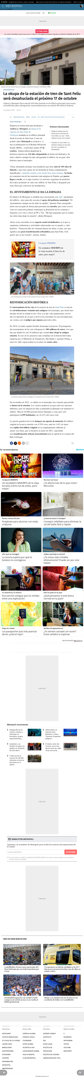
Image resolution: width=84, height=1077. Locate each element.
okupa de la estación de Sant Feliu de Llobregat (25, 131)
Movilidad (6, 1033)
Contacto (47, 1037)
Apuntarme (70, 852)
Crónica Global (29, 1033)
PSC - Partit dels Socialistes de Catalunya (51, 117)
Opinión (5, 1058)
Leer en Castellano (6, 9)
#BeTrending (7, 1068)
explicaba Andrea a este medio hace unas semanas (42, 173)
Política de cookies (51, 1054)
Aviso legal (47, 1044)
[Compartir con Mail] (23, 443)
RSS (44, 1040)
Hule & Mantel (29, 1054)
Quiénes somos (49, 1033)
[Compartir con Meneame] (19, 443)
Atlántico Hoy (29, 1047)
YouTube (67, 1047)
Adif (60, 196)
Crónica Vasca (29, 1037)
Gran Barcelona (8, 90)
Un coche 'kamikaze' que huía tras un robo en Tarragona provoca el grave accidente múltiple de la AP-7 (42, 34)
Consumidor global (31, 1051)
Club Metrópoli (29, 1058)
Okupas (33, 117)
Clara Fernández (16, 122)
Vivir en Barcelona (10, 1037)
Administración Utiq (51, 1058)
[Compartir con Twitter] (15, 443)
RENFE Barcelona (19, 117)
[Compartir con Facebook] (11, 443)
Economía (6, 1054)
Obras (28, 117)
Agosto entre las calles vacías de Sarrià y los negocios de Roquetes (53, 2)
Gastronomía (7, 1051)
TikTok (66, 1044)
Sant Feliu (59, 307)
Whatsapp (68, 1051)
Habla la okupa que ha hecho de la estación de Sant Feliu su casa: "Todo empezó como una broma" (61, 134)
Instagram (68, 1040)
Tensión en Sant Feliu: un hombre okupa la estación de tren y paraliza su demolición (60, 145)
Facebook (68, 1037)
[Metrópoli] (42, 6)
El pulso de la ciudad (11, 1040)
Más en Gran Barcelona (15, 939)
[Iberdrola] (52, 13)
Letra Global (28, 1044)
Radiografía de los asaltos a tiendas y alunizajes (21, 2)
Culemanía (27, 1040)
